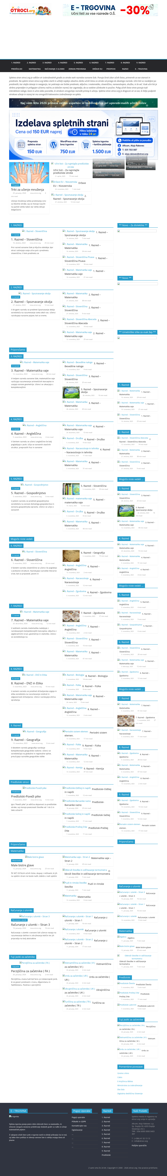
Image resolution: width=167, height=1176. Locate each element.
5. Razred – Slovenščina (93, 485)
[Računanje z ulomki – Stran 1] (78, 916)
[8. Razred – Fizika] (72, 685)
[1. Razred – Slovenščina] (34, 231)
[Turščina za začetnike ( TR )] (77, 1001)
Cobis (119, 1077)
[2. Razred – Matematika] (75, 293)
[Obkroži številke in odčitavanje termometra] (85, 870)
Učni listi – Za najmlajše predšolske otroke (66, 172)
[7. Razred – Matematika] (75, 651)
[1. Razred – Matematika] (75, 244)
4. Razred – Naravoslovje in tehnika (87, 451)
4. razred (15, 429)
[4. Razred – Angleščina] (34, 425)
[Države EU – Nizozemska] (64, 181)
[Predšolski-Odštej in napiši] (77, 788)
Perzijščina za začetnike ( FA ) (30, 971)
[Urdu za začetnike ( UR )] (75, 975)
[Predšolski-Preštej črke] (75, 826)
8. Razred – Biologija (96, 675)
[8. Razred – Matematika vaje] (77, 695)
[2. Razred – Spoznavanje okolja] (67, 194)
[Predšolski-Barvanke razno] (77, 801)
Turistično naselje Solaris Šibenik (106, 170)
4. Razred (62, 62)
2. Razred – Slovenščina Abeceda (87, 322)
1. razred (15, 235)
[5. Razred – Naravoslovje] (129, 612)
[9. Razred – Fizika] (72, 744)
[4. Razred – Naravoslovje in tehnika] (81, 448)
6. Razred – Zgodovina (99, 592)
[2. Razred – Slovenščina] (75, 306)
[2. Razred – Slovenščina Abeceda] (79, 319)
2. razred (15, 297)
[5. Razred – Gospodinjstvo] (34, 484)
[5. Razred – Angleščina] (128, 601)
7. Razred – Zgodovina (93, 612)
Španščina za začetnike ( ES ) (141, 164)
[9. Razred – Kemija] (72, 767)
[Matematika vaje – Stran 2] (76, 857)
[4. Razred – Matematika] (75, 461)
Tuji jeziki (15, 966)
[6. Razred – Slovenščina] (34, 551)
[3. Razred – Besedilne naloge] (78, 362)
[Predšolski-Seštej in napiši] (76, 814)
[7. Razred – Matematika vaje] (34, 611)
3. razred (15, 366)
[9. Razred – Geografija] (34, 731)
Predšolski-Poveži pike (26, 796)
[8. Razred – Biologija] (73, 674)
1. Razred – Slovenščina (26, 239)
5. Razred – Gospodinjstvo (28, 493)
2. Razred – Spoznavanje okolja (70, 197)
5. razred (15, 488)
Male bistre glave (22, 865)
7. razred (15, 615)
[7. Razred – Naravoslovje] (129, 730)
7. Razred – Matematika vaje (30, 620)
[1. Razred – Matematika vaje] (77, 269)
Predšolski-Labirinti (146, 1006)
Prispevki (110, 69)
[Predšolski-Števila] (126, 983)
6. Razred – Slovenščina (26, 560)
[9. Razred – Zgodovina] (128, 800)
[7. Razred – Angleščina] (74, 625)
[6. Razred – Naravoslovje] (76, 578)
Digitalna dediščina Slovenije (130, 1093)
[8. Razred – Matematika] (128, 765)
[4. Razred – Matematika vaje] (77, 425)
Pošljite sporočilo (139, 1145)
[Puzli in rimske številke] (75, 882)
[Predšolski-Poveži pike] (34, 788)
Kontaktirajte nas (79, 1125)
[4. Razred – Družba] (73, 438)
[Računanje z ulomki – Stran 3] (34, 916)
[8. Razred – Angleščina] (74, 708)
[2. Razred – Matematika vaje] (77, 332)
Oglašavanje (77, 1130)
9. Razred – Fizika (91, 745)
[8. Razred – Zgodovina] (128, 753)
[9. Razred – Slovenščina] (128, 812)
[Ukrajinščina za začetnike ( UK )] (79, 988)
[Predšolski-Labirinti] (126, 1005)
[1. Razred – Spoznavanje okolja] (79, 231)
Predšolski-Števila (143, 984)
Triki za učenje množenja (27, 189)
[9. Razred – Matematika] (75, 754)
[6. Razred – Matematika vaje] (130, 660)
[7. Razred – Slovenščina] (75, 638)
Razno (125, 69)
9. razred (15, 735)
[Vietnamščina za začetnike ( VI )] (79, 962)
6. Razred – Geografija (93, 552)
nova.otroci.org (35, 193)
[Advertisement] (83, 39)
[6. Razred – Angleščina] (74, 565)
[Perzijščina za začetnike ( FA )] (35, 962)
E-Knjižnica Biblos (125, 1081)
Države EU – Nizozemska (69, 184)
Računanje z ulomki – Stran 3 (30, 924)
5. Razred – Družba (94, 512)
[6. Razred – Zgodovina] (74, 591)
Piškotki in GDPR (79, 1121)
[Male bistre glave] (34, 857)
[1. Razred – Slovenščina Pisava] (78, 257)
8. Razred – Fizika (91, 686)
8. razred (15, 678)
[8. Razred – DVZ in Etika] (34, 674)
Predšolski (16, 69)
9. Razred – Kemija (94, 768)
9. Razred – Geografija (25, 740)
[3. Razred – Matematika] (75, 402)
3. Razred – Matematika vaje (30, 370)
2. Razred (31, 62)
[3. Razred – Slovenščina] (75, 375)
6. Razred (94, 62)
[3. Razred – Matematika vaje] (34, 362)
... (72, 1134)
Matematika (35, 69)
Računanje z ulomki (54, 69)
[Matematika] (69, 895)
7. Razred (109, 62)
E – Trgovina (141, 69)
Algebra (131, 938)
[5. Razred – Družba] (73, 511)
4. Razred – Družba (94, 439)
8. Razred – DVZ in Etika (27, 683)
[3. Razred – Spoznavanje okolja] (71, 388)
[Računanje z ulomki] (73, 929)
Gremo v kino (123, 1073)
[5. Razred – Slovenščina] (71, 484)
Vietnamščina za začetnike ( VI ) (137, 1039)
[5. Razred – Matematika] (75, 521)
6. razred (15, 555)
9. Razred (140, 62)
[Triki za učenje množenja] (29, 163)
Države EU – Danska (136, 156)
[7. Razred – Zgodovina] (71, 611)
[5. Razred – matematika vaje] (77, 498)
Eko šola (120, 1089)
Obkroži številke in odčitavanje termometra (87, 872)
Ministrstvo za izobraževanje (129, 1085)
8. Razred (125, 62)
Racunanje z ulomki (19, 920)
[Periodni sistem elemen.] (75, 731)
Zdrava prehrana (77, 69)
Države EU (97, 69)
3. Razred (47, 62)
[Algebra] (121, 937)
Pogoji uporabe (78, 1117)
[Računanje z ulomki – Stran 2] (78, 939)
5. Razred (78, 62)
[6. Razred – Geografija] (71, 551)
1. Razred (15, 62)
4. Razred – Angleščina (26, 433)
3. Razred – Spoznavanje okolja (94, 391)
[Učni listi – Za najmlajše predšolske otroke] (70, 163)
